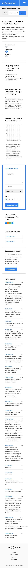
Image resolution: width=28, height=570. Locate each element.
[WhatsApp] (10, 223)
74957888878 (9, 517)
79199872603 (8, 410)
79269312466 (9, 401)
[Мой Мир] (12, 223)
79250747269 (9, 377)
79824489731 (9, 445)
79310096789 (8, 472)
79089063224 (10, 241)
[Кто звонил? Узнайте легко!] (11, 3)
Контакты (14, 559)
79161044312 (8, 465)
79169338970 (8, 366)
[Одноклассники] (8, 223)
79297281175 (8, 344)
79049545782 (9, 354)
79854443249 (9, 533)
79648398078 (9, 282)
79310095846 (9, 496)
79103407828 (9, 387)
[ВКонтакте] (6, 223)
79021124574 (8, 330)
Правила (14, 557)
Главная (14, 552)
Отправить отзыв (12, 205)
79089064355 (10, 236)
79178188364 (8, 489)
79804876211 (8, 321)
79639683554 (9, 419)
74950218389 (8, 309)
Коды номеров (14, 554)
